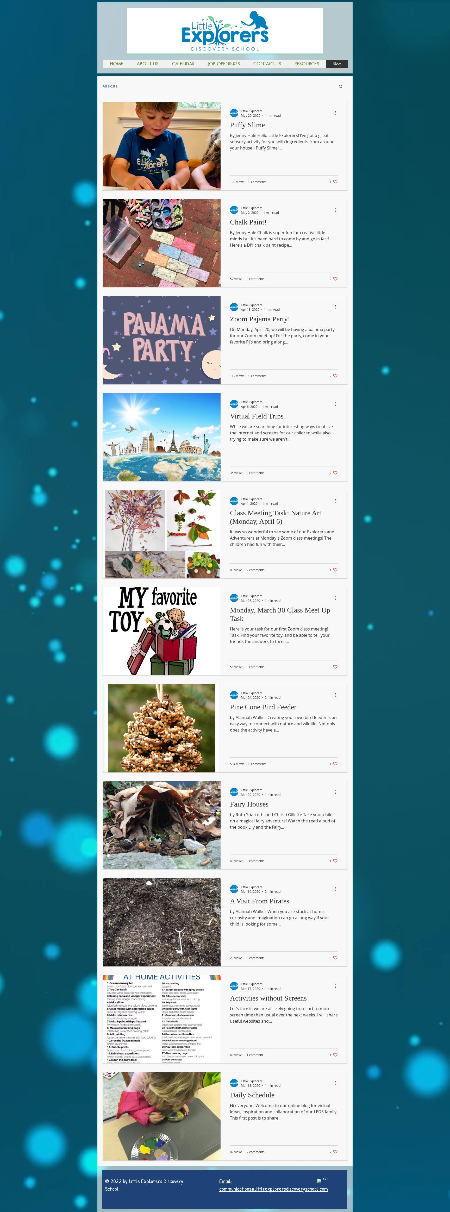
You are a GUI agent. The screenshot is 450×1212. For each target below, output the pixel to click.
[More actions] (337, 113)
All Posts (110, 86)
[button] (147, 64)
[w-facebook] (319, 1181)
